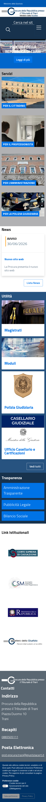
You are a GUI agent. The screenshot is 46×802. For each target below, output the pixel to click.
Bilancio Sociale (16, 516)
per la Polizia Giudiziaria (20, 213)
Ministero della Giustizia (13, 3)
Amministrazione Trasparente (17, 490)
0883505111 (10, 737)
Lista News (33, 283)
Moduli (10, 363)
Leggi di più (23, 60)
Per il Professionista (18, 144)
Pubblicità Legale (17, 504)
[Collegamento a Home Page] (23, 11)
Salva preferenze (11, 796)
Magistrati (13, 330)
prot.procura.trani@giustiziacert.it (23, 755)
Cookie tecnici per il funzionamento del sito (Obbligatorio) (18, 786)
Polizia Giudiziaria (18, 407)
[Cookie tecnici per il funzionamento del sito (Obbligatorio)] (5, 786)
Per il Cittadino (14, 105)
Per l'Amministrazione (19, 182)
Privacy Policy (27, 796)
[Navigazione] (38, 28)
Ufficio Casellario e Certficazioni (19, 451)
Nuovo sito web (14, 259)
